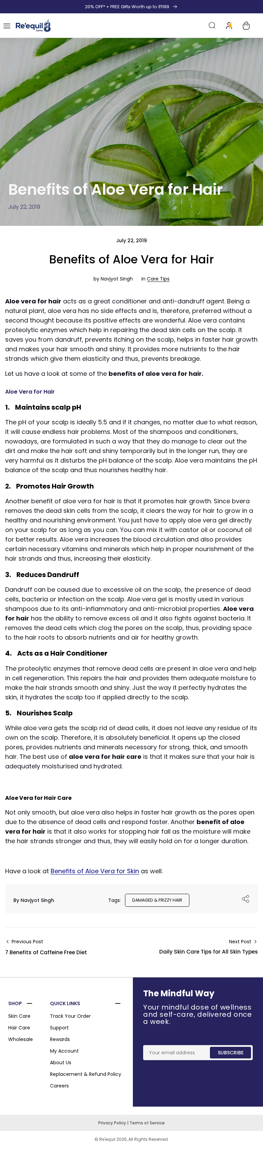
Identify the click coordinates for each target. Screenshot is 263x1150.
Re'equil (106, 1139)
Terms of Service (147, 1123)
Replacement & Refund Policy (85, 1074)
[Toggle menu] (6, 25)
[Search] (212, 25)
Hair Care (19, 1027)
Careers (59, 1085)
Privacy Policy (112, 1123)
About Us (60, 1062)
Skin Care (19, 1016)
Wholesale (20, 1039)
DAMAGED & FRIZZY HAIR (157, 900)
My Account (64, 1051)
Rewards (60, 1039)
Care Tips (158, 278)
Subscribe (230, 1052)
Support (59, 1027)
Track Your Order (70, 1016)
